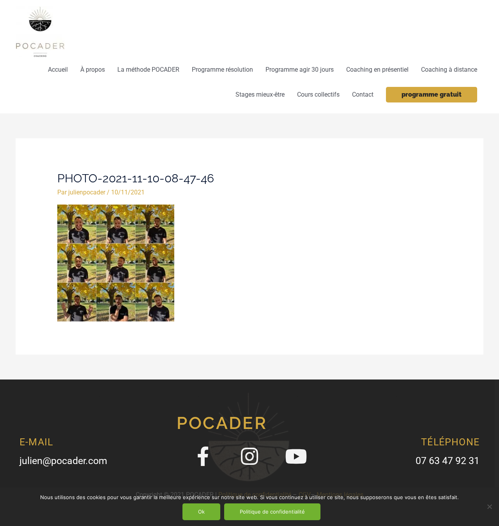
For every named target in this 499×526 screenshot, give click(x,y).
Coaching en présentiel (377, 69)
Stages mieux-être (260, 94)
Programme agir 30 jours (299, 69)
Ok (201, 511)
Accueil (58, 69)
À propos (92, 69)
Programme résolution (222, 69)
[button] (431, 94)
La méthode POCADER (148, 69)
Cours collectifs (318, 94)
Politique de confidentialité (272, 511)
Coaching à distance (449, 69)
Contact (362, 94)
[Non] (489, 506)
